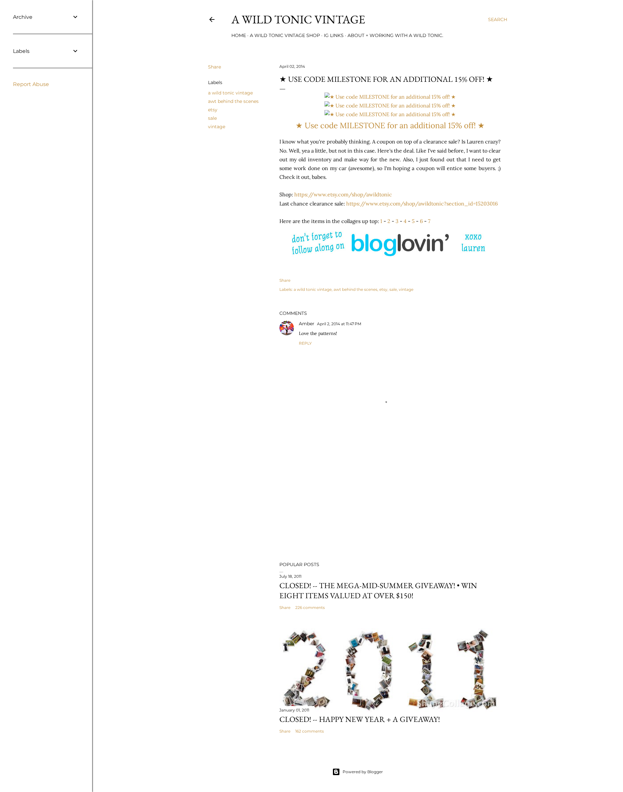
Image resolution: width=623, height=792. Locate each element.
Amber (306, 324)
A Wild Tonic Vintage (298, 19)
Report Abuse (31, 84)
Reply (305, 343)
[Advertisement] (390, 499)
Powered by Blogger (363, 771)
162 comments (309, 731)
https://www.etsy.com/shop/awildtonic (343, 194)
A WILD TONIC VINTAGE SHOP (285, 35)
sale (212, 118)
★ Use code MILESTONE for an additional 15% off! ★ (390, 125)
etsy (212, 110)
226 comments (310, 607)
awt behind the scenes (233, 101)
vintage (216, 127)
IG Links (334, 35)
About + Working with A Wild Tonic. (395, 35)
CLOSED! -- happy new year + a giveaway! (359, 719)
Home (238, 35)
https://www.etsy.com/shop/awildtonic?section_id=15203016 (422, 203)
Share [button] (214, 67)
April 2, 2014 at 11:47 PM (339, 323)
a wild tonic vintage (230, 93)
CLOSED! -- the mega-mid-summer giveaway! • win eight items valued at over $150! (378, 590)
